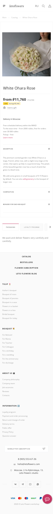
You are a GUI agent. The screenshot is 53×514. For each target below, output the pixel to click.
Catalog (26, 256)
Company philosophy (10, 379)
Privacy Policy (7, 432)
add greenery (28, 179)
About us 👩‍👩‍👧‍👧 (8, 373)
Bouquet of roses (9, 294)
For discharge (8, 362)
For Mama (6, 339)
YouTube (30, 484)
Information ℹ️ (11, 406)
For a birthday (8, 351)
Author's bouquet (9, 290)
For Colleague (8, 347)
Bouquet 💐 (8, 328)
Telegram (23, 484)
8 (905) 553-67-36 (27, 459)
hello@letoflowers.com (29, 464)
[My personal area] (50, 5)
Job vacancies (7, 387)
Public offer (7, 428)
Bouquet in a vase (9, 302)
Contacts (6, 395)
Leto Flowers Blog (26, 273)
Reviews (5, 391)
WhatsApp (38, 484)
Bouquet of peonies (10, 298)
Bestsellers (26, 262)
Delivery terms (8, 424)
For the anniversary (10, 359)
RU (37, 6)
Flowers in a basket (10, 306)
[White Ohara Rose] (26, 56)
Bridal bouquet (8, 314)
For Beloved (7, 335)
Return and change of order (13, 420)
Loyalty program (31, 227)
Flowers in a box (8, 310)
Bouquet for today (9, 318)
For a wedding (8, 355)
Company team (8, 383)
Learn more (8, 137)
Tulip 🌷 (6, 284)
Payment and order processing (15, 416)
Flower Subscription (26, 268)
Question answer (9, 436)
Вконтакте (15, 484)
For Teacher (7, 343)
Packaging (10, 227)
